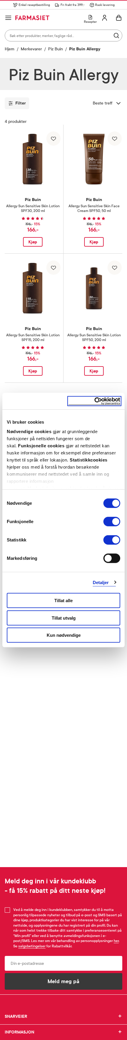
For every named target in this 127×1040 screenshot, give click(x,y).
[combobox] (63, 35)
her (116, 941)
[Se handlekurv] (119, 18)
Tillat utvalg (64, 617)
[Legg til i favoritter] (53, 138)
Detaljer (101, 582)
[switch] (111, 521)
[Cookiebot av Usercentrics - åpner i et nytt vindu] (94, 401)
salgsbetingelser (31, 946)
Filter (20, 103)
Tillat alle (63, 600)
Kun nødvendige (64, 635)
